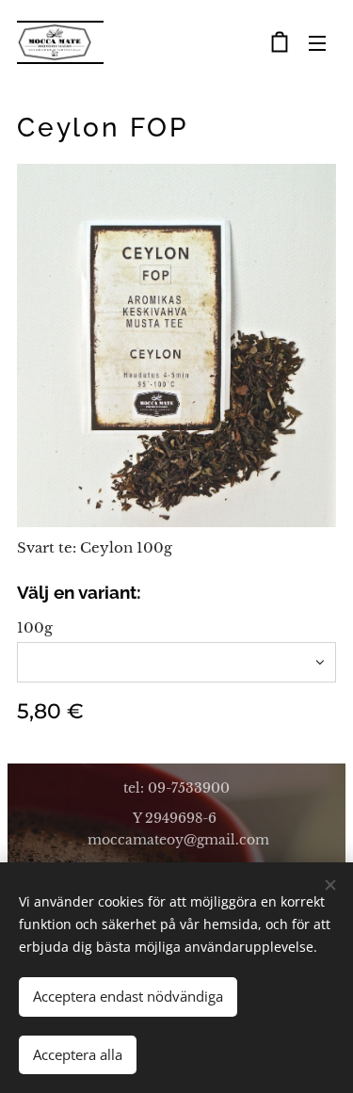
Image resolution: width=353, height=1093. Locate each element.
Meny (317, 42)
